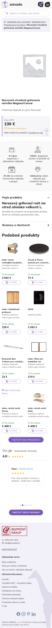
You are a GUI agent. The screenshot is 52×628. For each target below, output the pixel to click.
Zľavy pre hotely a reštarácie (14, 566)
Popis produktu (12, 197)
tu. (28, 625)
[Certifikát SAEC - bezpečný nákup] (26, 531)
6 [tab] (31, 505)
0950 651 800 (11, 540)
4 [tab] (27, 505)
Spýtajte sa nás (35, 132)
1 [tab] (20, 505)
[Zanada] (12, 4)
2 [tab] (22, 505)
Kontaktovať (9, 549)
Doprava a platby (9, 587)
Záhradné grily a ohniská (18, 22)
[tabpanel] (26, 483)
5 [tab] (29, 505)
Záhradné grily (38, 22)
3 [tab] (25, 505)
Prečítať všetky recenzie (26, 512)
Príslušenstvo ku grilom (14, 25)
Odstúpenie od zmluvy (11, 591)
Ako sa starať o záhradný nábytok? (17, 570)
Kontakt (5, 579)
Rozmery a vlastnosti (16, 225)
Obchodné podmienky (11, 594)
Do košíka (12, 282)
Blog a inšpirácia (9, 562)
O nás (4, 606)
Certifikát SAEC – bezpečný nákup (16, 583)
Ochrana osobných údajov (13, 598)
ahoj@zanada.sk (12, 543)
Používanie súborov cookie (13, 602)
